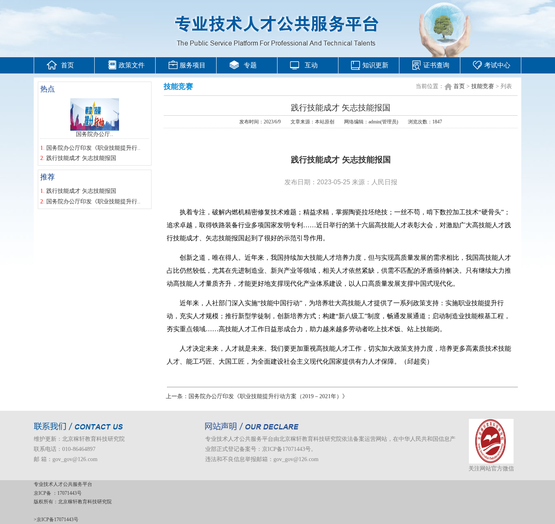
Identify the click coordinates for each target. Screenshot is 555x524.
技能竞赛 (482, 86)
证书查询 (436, 65)
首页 (67, 65)
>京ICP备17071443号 (56, 519)
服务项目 (193, 65)
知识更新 (375, 65)
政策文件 (132, 65)
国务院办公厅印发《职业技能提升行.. (93, 148)
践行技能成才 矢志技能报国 (81, 158)
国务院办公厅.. (94, 134)
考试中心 (497, 65)
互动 (311, 65)
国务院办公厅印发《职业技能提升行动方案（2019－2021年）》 (268, 396)
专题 (250, 65)
